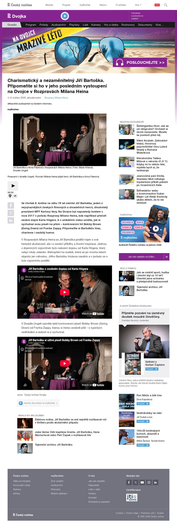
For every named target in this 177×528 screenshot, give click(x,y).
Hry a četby (126, 222)
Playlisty (74, 24)
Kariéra (92, 493)
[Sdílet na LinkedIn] (11, 220)
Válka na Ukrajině (21, 481)
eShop (16, 493)
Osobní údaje (132, 513)
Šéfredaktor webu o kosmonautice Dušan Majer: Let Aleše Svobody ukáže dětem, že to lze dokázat (152, 196)
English (160, 513)
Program (66, 5)
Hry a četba (111, 24)
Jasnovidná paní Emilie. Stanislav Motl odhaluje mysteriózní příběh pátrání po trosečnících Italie (152, 180)
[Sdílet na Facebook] (11, 205)
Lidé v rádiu (94, 489)
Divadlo (12, 24)
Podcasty (56, 489)
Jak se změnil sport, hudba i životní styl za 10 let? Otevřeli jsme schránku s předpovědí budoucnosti (153, 277)
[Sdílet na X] (11, 213)
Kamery (135, 19)
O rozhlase (121, 5)
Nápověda (93, 485)
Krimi (139, 222)
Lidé (85, 24)
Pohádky (125, 227)
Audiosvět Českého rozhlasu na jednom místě (140, 245)
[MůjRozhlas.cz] (13, 109)
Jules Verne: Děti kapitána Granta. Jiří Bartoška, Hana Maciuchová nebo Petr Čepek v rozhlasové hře (67, 434)
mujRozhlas (85, 5)
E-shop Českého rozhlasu (136, 306)
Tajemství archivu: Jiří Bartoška (53, 444)
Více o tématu (128, 268)
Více (159, 24)
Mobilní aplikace (59, 493)
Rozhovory (128, 24)
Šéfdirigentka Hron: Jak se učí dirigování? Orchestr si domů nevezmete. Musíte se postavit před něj (153, 130)
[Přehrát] (13, 186)
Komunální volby (21, 485)
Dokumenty (145, 24)
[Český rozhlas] (20, 5)
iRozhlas (49, 5)
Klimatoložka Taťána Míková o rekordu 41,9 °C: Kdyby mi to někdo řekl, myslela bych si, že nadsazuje (152, 164)
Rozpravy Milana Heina (56, 97)
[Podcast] (10, 196)
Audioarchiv (137, 16)
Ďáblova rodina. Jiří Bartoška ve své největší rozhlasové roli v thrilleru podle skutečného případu (70, 421)
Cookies (119, 513)
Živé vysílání (126, 232)
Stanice (103, 5)
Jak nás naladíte (96, 481)
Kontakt (92, 497)
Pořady (44, 24)
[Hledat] (165, 5)
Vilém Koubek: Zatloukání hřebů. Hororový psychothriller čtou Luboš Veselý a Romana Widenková (152, 146)
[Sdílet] (15, 196)
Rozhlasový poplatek (99, 502)
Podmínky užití (147, 513)
